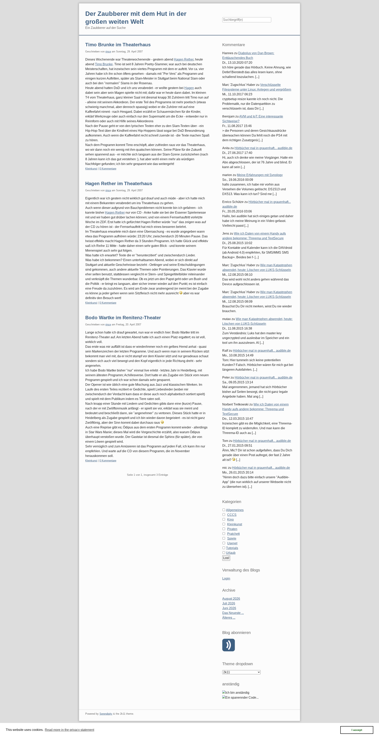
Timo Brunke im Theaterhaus (118, 44)
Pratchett (233, 533)
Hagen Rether (183, 59)
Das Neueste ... (233, 613)
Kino (230, 519)
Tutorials (232, 548)
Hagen (189, 88)
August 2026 (231, 598)
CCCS (231, 514)
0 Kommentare (107, 168)
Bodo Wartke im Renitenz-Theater (123, 317)
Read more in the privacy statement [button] (69, 729)
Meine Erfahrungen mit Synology (260, 175)
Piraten (232, 529)
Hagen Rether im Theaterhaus (118, 183)
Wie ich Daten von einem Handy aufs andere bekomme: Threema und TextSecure (255, 409)
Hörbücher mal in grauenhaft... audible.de (263, 148)
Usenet (232, 543)
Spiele (231, 538)
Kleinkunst (91, 168)
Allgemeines (235, 510)
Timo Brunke (104, 64)
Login (226, 578)
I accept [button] (357, 729)
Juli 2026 (228, 603)
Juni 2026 (229, 608)
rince (108, 51)
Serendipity (105, 713)
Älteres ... (228, 617)
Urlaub (230, 552)
